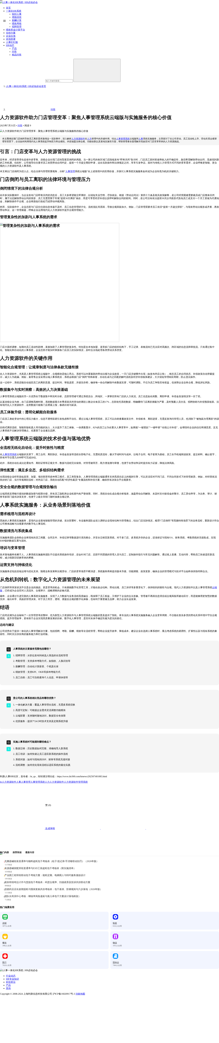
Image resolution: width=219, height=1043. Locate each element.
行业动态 (10, 976)
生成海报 (50, 828)
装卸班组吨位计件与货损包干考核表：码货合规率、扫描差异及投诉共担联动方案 (47, 882)
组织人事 (16, 14)
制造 (115, 923)
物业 (115, 943)
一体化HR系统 (13, 11)
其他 (8, 988)
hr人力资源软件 (8, 782)
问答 (20, 125)
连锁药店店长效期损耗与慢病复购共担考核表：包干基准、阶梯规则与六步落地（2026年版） (53, 889)
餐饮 (4, 943)
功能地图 (80, 994)
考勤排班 (16, 17)
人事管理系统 (123, 138)
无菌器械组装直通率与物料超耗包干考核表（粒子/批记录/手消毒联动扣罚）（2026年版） (51, 861)
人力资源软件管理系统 (76, 782)
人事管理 (70, 171)
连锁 (4, 923)
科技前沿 (10, 982)
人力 (89, 138)
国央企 (116, 962)
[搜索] (97, 70)
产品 (8, 985)
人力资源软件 (78, 138)
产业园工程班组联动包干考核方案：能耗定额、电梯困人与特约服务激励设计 (45, 875)
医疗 (4, 962)
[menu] (1, 0)
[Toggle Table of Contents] (4, 21)
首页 (8, 8)
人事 (141, 138)
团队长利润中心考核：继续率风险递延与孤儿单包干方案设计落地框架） (42, 896)
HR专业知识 (12, 979)
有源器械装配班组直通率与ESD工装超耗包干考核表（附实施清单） (40, 868)
